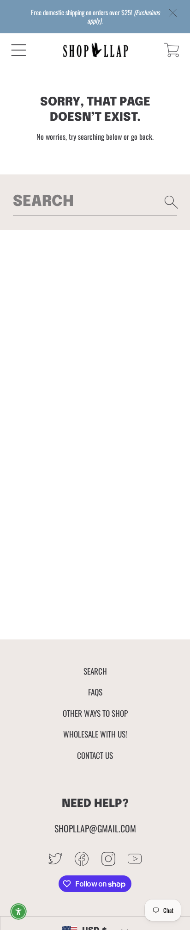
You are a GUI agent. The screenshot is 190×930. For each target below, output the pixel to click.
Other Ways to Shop (95, 713)
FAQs (95, 692)
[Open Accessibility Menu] (18, 911)
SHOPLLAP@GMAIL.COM (95, 828)
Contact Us (95, 755)
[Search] (171, 202)
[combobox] (95, 202)
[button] (18, 50)
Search (95, 671)
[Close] (173, 13)
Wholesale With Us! (95, 734)
